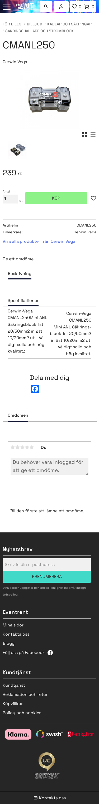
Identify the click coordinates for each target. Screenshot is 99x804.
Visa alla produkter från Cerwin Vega (39, 241)
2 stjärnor (17, 447)
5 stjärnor (32, 447)
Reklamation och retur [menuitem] (25, 694)
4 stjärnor (27, 447)
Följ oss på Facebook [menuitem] (24, 652)
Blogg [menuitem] (9, 643)
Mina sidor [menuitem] (61, 6)
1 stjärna (13, 447)
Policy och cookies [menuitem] (22, 712)
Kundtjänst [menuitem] (14, 685)
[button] (7, 7)
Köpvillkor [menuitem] (13, 703)
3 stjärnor (22, 447)
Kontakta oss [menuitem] (16, 634)
